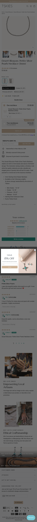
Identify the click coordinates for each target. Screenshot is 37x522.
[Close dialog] (35, 250)
